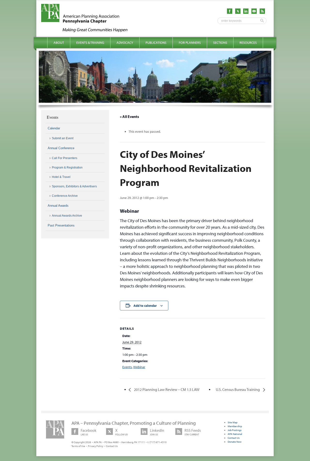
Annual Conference (61, 148)
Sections (220, 42)
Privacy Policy (95, 446)
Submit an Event (62, 138)
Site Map (232, 422)
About (59, 42)
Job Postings (234, 430)
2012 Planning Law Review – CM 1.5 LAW (166, 389)
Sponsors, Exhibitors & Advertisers (74, 186)
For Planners (190, 42)
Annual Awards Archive (67, 215)
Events (127, 367)
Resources (248, 42)
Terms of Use (78, 446)
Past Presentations (61, 225)
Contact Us (112, 446)
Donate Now (234, 441)
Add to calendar (145, 305)
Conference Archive (65, 196)
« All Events (129, 116)
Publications (156, 42)
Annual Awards (58, 205)
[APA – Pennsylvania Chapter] (88, 31)
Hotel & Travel (61, 177)
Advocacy (124, 42)
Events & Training (90, 42)
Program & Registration (67, 167)
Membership (235, 426)
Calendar (54, 128)
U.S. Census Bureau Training (238, 389)
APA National (235, 434)
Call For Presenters (64, 158)
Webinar (139, 367)
